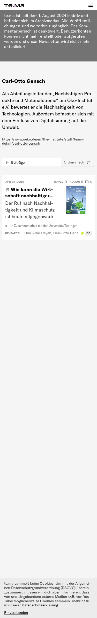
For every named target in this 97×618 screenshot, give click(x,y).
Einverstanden (16, 613)
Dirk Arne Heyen (37, 233)
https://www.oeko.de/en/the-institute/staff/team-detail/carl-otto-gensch (43, 141)
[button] (90, 5)
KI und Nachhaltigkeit (82, 233)
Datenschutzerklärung (40, 605)
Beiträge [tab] (18, 162)
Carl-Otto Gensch (67, 233)
